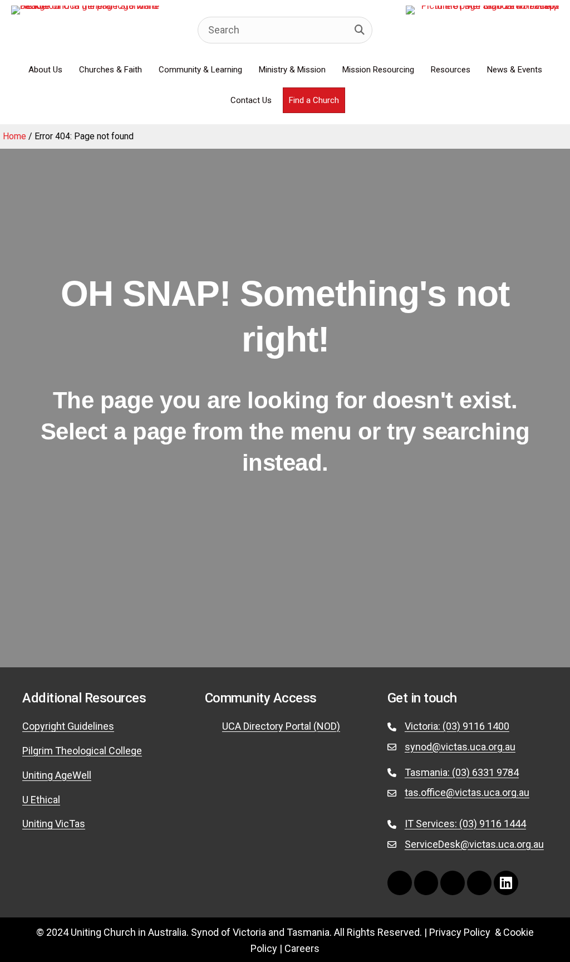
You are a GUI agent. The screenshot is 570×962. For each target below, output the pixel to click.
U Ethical (41, 799)
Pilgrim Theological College (82, 750)
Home (14, 136)
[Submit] (359, 30)
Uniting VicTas (53, 823)
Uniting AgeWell (56, 775)
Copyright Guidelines (68, 726)
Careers (302, 948)
